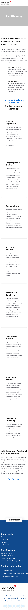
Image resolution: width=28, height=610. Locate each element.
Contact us (4, 539)
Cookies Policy (14, 596)
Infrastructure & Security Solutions (12, 561)
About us (4, 542)
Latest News (5, 545)
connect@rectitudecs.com (10, 576)
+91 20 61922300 (14, 520)
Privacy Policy (23, 596)
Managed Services (7, 553)
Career (3, 537)
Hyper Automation (7, 555)
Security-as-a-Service (8, 558)
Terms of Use (4, 596)
